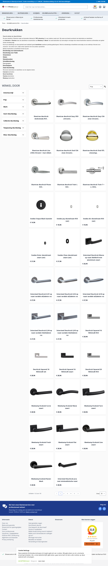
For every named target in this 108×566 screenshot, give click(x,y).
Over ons (5, 523)
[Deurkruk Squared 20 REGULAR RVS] (93, 355)
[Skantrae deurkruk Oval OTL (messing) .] (93, 136)
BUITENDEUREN (23, 13)
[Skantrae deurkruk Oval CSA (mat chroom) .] (67, 136)
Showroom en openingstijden (11, 527)
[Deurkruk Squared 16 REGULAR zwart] (67, 355)
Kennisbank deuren (35, 525)
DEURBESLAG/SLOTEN (49, 13)
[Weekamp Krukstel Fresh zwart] (41, 428)
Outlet (77, 13)
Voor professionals (8, 531)
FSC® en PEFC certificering (10, 535)
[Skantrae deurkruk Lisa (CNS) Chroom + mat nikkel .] (41, 136)
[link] (57, 493)
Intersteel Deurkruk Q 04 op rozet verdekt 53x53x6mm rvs (41, 332)
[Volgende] (78, 493)
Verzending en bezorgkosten (38, 542)
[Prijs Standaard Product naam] (96, 87)
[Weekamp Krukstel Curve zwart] (41, 392)
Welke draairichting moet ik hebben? (40, 531)
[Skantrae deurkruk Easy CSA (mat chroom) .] (93, 102)
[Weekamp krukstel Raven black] (41, 465)
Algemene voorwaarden (10, 537)
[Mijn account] (100, 7)
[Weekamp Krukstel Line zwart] (93, 428)
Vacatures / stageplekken (10, 533)
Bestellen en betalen (35, 540)
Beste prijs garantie (8, 525)
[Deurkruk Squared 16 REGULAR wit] (41, 355)
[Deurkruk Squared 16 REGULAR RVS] (93, 316)
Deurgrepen (7, 63)
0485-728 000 (101, 1)
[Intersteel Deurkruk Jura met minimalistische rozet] (67, 465)
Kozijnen (36, 13)
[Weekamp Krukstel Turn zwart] (93, 392)
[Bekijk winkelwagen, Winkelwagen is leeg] (104, 7)
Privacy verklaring (8, 540)
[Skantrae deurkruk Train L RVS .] (67, 170)
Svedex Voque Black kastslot (41, 219)
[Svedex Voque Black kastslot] (41, 205)
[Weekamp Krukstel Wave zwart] (67, 392)
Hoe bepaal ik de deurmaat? (38, 527)
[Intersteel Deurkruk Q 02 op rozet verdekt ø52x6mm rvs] (67, 280)
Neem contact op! (31, 512)
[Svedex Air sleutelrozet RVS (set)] (93, 205)
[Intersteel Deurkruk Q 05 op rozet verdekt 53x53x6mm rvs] (67, 316)
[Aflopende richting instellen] (105, 87)
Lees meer (41, 561)
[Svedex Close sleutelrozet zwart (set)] (67, 241)
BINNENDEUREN (7, 13)
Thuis (3, 23)
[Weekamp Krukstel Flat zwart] (67, 428)
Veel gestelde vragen (35, 523)
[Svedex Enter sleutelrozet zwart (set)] (41, 241)
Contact (4, 529)
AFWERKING (65, 13)
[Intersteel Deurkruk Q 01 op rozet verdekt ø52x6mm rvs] (41, 280)
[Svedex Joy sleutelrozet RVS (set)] (67, 205)
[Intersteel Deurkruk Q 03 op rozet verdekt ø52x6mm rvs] (93, 280)
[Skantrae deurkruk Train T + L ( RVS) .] (93, 170)
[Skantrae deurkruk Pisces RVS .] (41, 170)
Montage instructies (35, 537)
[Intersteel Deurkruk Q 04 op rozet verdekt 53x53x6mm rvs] (41, 316)
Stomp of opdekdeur (35, 529)
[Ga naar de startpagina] (10, 6)
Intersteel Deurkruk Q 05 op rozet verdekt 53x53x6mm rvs (67, 332)
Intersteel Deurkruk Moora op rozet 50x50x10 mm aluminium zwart (93, 257)
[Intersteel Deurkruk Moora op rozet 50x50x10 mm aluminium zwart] (93, 241)
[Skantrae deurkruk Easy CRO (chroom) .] (67, 102)
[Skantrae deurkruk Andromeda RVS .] (41, 102)
